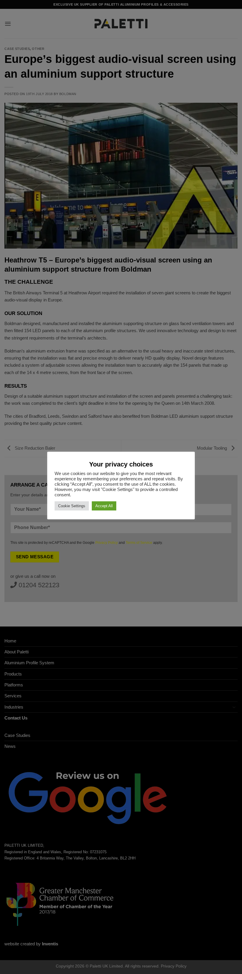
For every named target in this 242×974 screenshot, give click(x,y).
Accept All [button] (104, 506)
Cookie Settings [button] (71, 506)
